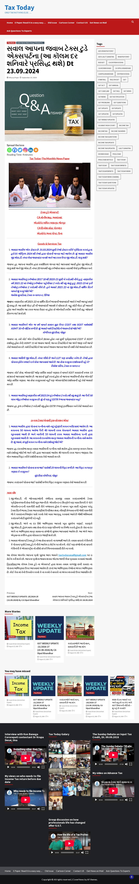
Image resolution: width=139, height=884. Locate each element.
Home (10, 22)
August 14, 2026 (119, 716)
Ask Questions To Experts (19, 30)
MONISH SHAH (103, 154)
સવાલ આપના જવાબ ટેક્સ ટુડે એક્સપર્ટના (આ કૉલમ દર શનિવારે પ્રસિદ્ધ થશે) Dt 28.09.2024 (72, 596)
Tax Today (19, 7)
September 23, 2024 (29, 78)
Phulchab (117, 154)
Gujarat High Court (106, 125)
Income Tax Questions (107, 137)
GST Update (103, 108)
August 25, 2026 (13, 646)
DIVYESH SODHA (123, 74)
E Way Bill (102, 79)
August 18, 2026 (74, 653)
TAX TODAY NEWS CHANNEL (108, 177)
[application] (26, 758)
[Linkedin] (30, 150)
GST (124, 79)
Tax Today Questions (107, 182)
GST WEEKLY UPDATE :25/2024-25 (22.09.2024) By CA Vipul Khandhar (23, 596)
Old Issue (52, 22)
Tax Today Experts (118, 165)
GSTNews (102, 97)
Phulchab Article (105, 160)
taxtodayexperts (105, 171)
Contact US (82, 22)
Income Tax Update (106, 142)
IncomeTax (102, 131)
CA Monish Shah (104, 68)
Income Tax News (118, 131)
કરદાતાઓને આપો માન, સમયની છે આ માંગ (79, 645)
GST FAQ (116, 91)
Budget (101, 62)
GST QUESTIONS (120, 102)
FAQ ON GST (114, 79)
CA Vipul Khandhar (123, 68)
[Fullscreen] (43, 767)
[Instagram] (25, 150)
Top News (11, 43)
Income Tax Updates (106, 148)
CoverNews (78, 879)
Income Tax (124, 125)
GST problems (104, 102)
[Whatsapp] (9, 150)
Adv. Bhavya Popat (105, 51)
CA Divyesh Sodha (116, 62)
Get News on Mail (98, 22)
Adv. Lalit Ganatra (106, 57)
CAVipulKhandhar (105, 74)
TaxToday (102, 165)
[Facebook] (14, 150)
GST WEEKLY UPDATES (106, 120)
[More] (36, 150)
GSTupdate (116, 108)
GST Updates (103, 114)
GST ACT (101, 85)
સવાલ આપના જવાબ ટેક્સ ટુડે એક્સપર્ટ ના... (30, 43)
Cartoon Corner (66, 22)
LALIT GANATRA (125, 148)
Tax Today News (124, 171)
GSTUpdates (118, 114)
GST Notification (117, 97)
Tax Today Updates (106, 188)
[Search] (132, 21)
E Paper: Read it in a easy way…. (30, 22)
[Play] (8, 767)
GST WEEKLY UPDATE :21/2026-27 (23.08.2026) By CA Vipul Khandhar (48, 648)
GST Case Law (103, 91)
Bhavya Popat (14, 78)
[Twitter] (20, 150)
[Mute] (38, 767)
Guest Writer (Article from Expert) (19, 644)
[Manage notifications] (131, 877)
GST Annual (114, 85)
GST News (127, 91)
